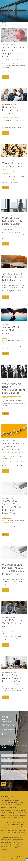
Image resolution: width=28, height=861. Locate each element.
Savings (9, 59)
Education (4, 59)
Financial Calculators (8, 28)
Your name (9, 753)
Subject (8, 764)
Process (3, 22)
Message (8, 769)
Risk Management (6, 117)
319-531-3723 (5, 728)
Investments (9, 61)
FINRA (2, 802)
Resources (4, 25)
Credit (19, 395)
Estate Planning (15, 117)
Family (13, 59)
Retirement (11, 116)
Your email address (11, 758)
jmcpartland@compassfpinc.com (10, 729)
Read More (5, 76)
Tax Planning (19, 59)
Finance (4, 61)
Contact (3, 32)
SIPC (6, 802)
